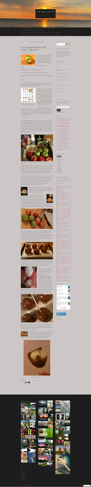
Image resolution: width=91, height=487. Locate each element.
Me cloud (58, 66)
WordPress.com (23, 478)
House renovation (62, 133)
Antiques (65, 118)
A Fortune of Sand (59, 290)
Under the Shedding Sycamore (61, 89)
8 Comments (30, 52)
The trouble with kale (60, 91)
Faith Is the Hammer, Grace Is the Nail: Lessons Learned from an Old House (37, 32)
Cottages (66, 123)
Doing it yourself (46, 28)
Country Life (38, 28)
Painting (63, 140)
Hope (66, 131)
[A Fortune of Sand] (69, 291)
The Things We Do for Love (61, 293)
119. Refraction (59, 82)
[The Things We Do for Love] (69, 295)
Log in (22, 470)
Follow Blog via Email (61, 99)
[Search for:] (63, 44)
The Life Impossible (60, 286)
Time (64, 147)
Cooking (61, 123)
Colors (58, 123)
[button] (22, 405)
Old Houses (59, 140)
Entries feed (22, 473)
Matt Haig (58, 287)
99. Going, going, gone (60, 79)
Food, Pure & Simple (57, 32)
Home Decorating (61, 131)
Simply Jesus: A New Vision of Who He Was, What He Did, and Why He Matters (62, 298)
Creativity (59, 129)
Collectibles (67, 120)
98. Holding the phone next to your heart (63, 73)
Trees (67, 147)
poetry (66, 140)
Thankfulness (60, 147)
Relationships (59, 143)
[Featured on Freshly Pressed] (61, 315)
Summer (64, 145)
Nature (66, 138)
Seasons (64, 143)
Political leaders (60, 142)
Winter (62, 149)
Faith (53, 28)
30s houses (60, 119)
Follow (59, 110)
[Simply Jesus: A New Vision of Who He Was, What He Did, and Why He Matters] (69, 299)
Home (23, 28)
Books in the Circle (30, 28)
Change (63, 120)
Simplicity (60, 145)
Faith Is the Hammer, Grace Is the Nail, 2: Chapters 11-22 (33, 30)
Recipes (64, 142)
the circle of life (45, 12)
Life (63, 138)
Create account (23, 468)
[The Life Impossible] (69, 288)
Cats (61, 120)
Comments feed (23, 476)
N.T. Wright (58, 300)
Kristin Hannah (59, 294)
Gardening (66, 129)
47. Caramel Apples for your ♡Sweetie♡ (33, 48)
